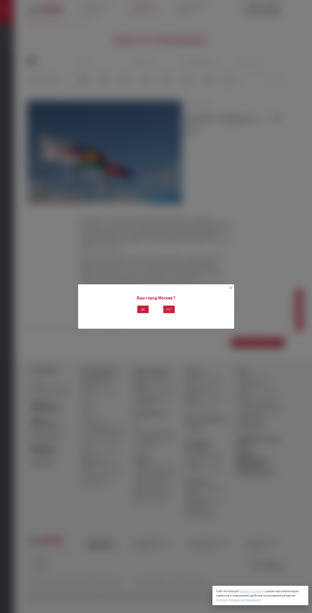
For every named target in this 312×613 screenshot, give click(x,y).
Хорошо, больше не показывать (238, 600)
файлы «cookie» (251, 591)
